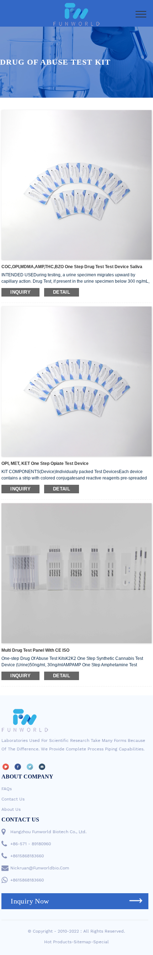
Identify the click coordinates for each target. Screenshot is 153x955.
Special (101, 941)
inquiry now (30, 901)
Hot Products (58, 941)
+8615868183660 (27, 855)
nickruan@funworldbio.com (39, 868)
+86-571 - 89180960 (30, 843)
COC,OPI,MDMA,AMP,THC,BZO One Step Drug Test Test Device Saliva (71, 266)
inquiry (20, 292)
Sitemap (82, 941)
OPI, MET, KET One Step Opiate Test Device (45, 463)
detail (61, 292)
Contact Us (13, 799)
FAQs (6, 788)
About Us (11, 809)
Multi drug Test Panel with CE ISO (35, 650)
